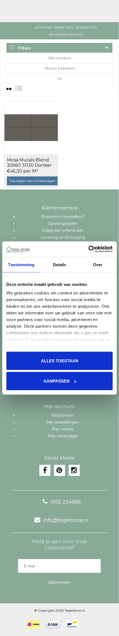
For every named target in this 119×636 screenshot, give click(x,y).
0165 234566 (65, 502)
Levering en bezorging (63, 237)
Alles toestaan (59, 360)
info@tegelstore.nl (65, 520)
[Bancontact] (72, 624)
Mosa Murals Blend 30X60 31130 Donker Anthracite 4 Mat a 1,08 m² (32, 162)
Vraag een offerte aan (63, 230)
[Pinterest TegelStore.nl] (59, 470)
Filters (24, 48)
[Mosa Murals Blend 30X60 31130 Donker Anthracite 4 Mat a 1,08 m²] (31, 127)
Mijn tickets (63, 429)
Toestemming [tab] (21, 264)
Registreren (62, 415)
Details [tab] (59, 264)
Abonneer (59, 582)
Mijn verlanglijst (62, 436)
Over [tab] (97, 264)
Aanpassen (56, 381)
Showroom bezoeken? (63, 216)
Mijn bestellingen (62, 422)
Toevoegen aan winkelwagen (32, 181)
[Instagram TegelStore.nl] (74, 470)
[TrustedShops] (87, 624)
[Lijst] (18, 88)
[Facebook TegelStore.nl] (44, 470)
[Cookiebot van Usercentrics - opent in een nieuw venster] (88, 249)
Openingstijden (62, 223)
